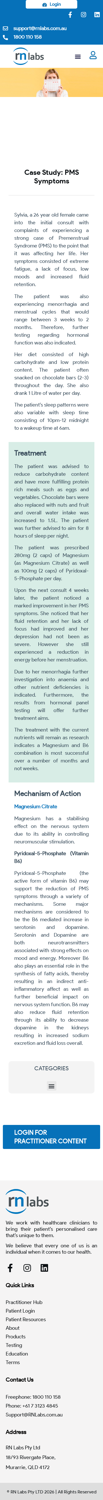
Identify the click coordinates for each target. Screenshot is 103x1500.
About (12, 1328)
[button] (78, 56)
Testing (14, 1345)
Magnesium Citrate (35, 806)
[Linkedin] (97, 15)
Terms (13, 1362)
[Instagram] (84, 15)
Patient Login (20, 1311)
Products (15, 1336)
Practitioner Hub (24, 1302)
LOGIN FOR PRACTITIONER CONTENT (50, 1137)
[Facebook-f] (70, 15)
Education (17, 1354)
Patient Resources (26, 1319)
